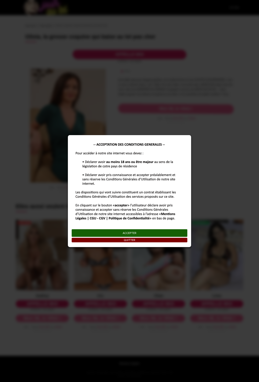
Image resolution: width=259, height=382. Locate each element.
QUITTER (129, 240)
